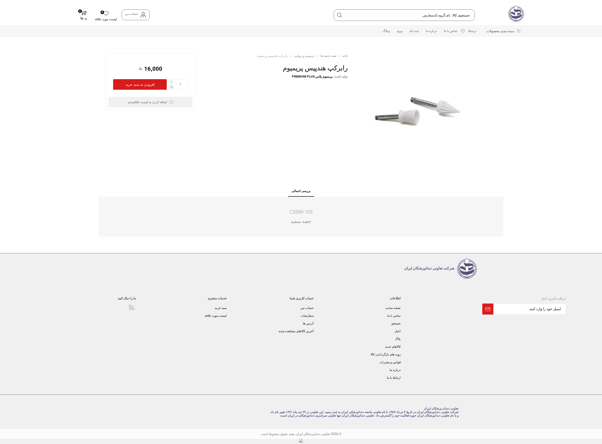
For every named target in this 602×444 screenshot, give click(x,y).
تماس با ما (394, 315)
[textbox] (410, 15)
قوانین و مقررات (390, 362)
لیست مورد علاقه (216, 315)
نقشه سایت (393, 308)
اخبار (398, 331)
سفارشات (307, 315)
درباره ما (395, 370)
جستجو (396, 323)
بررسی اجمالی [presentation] (301, 191)
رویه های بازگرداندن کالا (386, 354)
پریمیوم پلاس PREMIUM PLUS (312, 76)
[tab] (301, 191)
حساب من (131, 14)
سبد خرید (221, 308)
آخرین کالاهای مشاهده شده (296, 331)
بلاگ (398, 339)
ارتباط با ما (394, 377)
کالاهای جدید (393, 346)
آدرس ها (308, 323)
